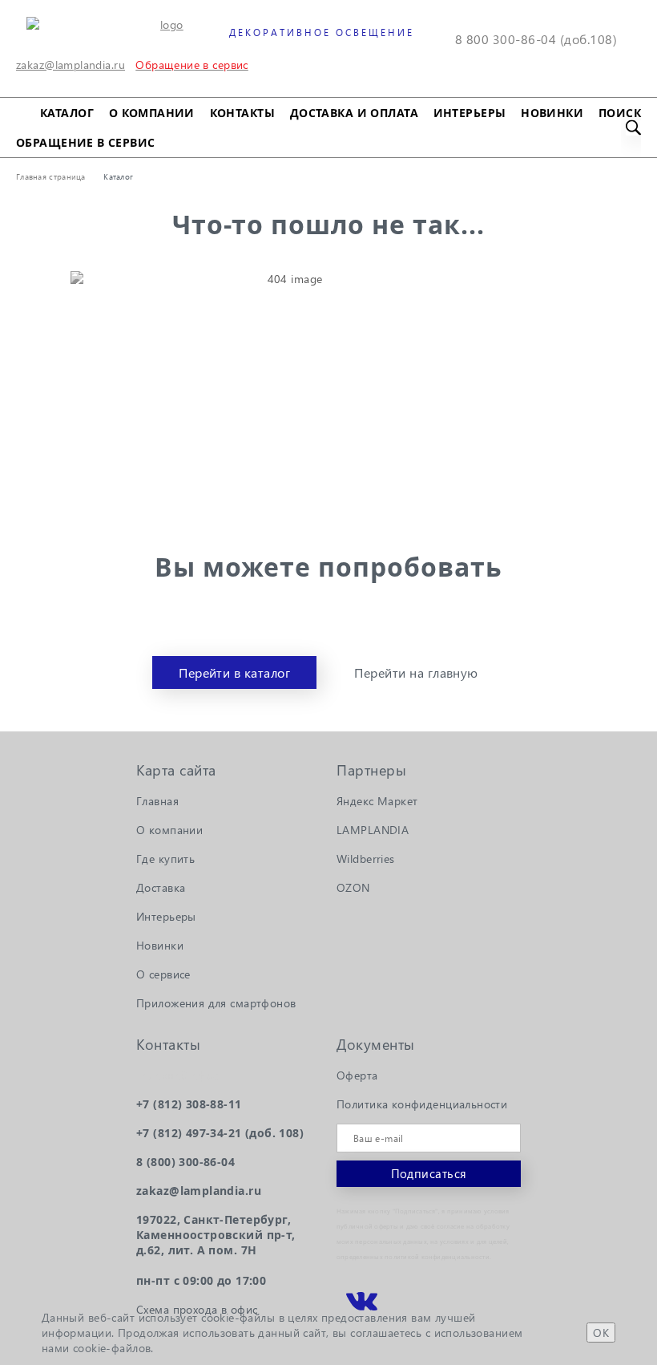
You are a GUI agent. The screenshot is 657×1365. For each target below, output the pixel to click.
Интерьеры (469, 112)
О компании (152, 112)
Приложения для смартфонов (216, 1003)
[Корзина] (296, 70)
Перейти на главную (416, 672)
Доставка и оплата (354, 112)
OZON (353, 887)
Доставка (160, 887)
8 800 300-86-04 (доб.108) (536, 38)
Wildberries (366, 858)
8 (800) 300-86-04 (185, 1161)
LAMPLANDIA (373, 829)
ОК (601, 1332)
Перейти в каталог (234, 672)
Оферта (357, 1075)
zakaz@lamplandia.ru (70, 64)
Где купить (165, 858)
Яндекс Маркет (377, 800)
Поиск (620, 112)
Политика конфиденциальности (422, 1104)
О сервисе (163, 974)
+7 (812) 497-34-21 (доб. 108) (220, 1132)
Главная (157, 800)
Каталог (67, 112)
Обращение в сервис (85, 142)
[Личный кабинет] (258, 70)
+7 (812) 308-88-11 (189, 1104)
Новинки (552, 112)
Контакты (242, 112)
